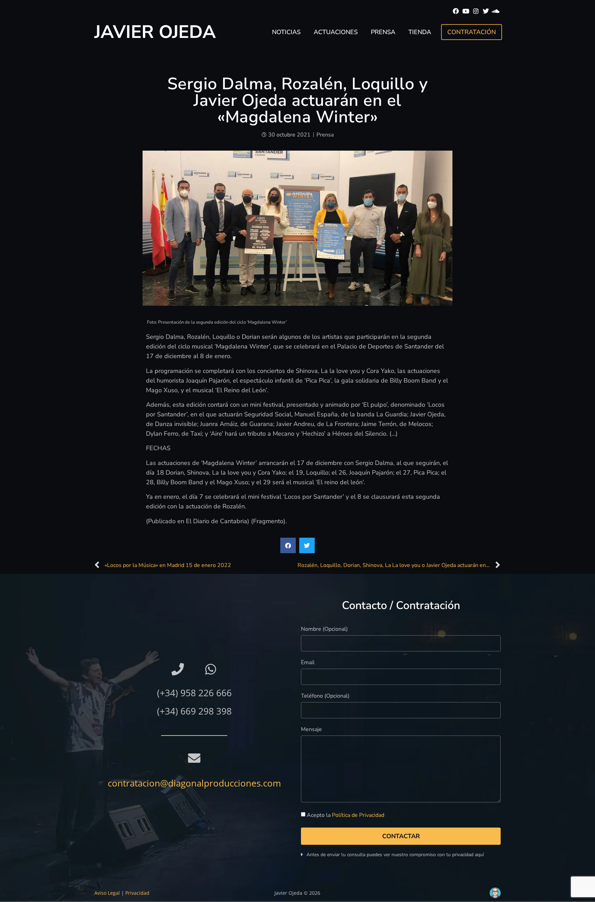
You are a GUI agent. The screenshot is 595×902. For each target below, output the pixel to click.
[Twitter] (486, 11)
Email (308, 663)
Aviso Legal (107, 893)
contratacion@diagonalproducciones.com (194, 783)
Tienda (419, 32)
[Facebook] (456, 11)
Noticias (286, 32)
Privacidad (137, 893)
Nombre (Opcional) (324, 629)
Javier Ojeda (155, 32)
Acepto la (345, 815)
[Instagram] (476, 11)
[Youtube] (466, 11)
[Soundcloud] (496, 11)
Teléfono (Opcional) (325, 696)
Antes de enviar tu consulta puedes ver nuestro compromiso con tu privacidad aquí (395, 854)
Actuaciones (336, 32)
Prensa (383, 32)
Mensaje (311, 730)
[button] (288, 545)
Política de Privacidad (358, 815)
